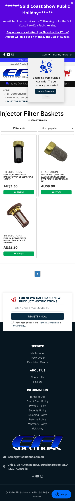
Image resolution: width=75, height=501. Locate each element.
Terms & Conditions (49, 322)
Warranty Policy (37, 423)
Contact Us (37, 377)
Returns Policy (37, 419)
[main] (37, 209)
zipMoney (37, 428)
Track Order (37, 357)
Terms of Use (37, 396)
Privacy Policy (18, 326)
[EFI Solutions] (19, 73)
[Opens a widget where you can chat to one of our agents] (61, 494)
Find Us (37, 381)
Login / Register (62, 54)
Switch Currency (45, 91)
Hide (46, 96)
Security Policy (37, 410)
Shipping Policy (37, 414)
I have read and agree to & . (36, 324)
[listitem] (19, 166)
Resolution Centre (37, 362)
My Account (37, 353)
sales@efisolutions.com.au (26, 457)
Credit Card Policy (37, 401)
